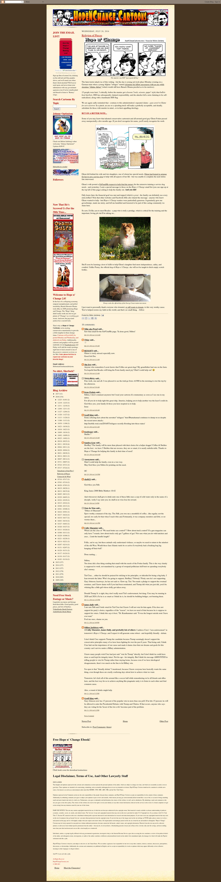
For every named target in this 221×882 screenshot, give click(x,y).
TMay (86, 339)
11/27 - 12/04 (63, 411)
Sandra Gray (90, 442)
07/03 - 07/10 (63, 482)
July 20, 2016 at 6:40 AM (92, 410)
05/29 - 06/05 (63, 497)
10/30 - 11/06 (63, 423)
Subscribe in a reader (60, 166)
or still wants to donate (134, 307)
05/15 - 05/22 (63, 503)
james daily (89, 604)
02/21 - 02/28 (63, 538)
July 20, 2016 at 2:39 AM (92, 346)
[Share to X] (89, 318)
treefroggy (88, 431)
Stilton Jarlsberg (91, 627)
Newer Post (86, 721)
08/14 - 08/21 (63, 456)
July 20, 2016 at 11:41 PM (92, 523)
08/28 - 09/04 (63, 450)
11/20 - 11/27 (63, 414)
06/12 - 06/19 (63, 491)
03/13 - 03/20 (63, 529)
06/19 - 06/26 (63, 488)
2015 (58, 562)
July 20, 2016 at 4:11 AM (92, 359)
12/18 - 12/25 (63, 403)
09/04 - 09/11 (63, 447)
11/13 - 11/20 (63, 417)
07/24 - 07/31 (63, 465)
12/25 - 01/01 (63, 399)
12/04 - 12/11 (63, 408)
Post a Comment (89, 716)
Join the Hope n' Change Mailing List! (66, 48)
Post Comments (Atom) (102, 727)
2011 (58, 574)
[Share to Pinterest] (95, 318)
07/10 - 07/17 (63, 479)
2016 (58, 397)
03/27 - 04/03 (63, 524)
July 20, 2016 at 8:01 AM (92, 427)
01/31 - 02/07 (63, 547)
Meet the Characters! (72, 868)
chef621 (87, 479)
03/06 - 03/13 (63, 532)
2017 (58, 394)
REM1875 (88, 350)
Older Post (164, 721)
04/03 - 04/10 (63, 521)
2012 (58, 571)
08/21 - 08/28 (63, 453)
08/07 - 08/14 (63, 459)
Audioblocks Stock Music (62, 611)
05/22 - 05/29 (63, 500)
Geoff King (89, 415)
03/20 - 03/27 (63, 527)
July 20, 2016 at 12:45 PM (92, 474)
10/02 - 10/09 (63, 435)
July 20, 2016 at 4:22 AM (92, 373)
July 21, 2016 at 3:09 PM (91, 622)
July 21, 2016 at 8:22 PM (91, 710)
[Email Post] (102, 315)
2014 (58, 565)
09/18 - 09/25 (63, 441)
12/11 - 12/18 (63, 406)
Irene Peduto (90, 392)
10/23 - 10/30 (63, 426)
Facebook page (70, 345)
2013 (58, 568)
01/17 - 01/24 (63, 553)
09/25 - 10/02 (63, 438)
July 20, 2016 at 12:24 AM (92, 335)
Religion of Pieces (63, 473)
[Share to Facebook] (92, 318)
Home (125, 721)
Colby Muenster (91, 528)
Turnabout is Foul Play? (65, 471)
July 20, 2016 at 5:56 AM (92, 387)
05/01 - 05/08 (63, 509)
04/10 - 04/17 (63, 518)
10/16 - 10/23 (63, 429)
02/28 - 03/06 (63, 535)
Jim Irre (87, 364)
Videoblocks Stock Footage (62, 609)
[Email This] (83, 318)
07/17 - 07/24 (63, 468)
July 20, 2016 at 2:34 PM (91, 503)
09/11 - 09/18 (63, 444)
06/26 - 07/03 (63, 485)
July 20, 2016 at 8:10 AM (92, 438)
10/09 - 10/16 (63, 432)
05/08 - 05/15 (63, 506)
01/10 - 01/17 (63, 556)
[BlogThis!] (86, 318)
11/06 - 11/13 (63, 420)
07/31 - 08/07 (63, 462)
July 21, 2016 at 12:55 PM (92, 600)
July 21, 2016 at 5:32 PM (91, 693)
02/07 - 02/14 (63, 544)
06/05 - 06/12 (63, 494)
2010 (58, 577)
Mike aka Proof (91, 329)
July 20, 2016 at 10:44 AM (92, 454)
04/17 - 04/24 (63, 515)
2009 (58, 580)
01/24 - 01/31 (63, 550)
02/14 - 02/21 (63, 541)
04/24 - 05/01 (63, 512)
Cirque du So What (64, 476)
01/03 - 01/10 (63, 559)
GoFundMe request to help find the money (116, 184)
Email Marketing (63, 73)
